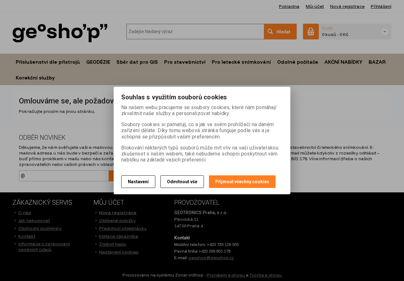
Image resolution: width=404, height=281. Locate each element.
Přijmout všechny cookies (242, 181)
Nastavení (138, 181)
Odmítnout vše (182, 181)
